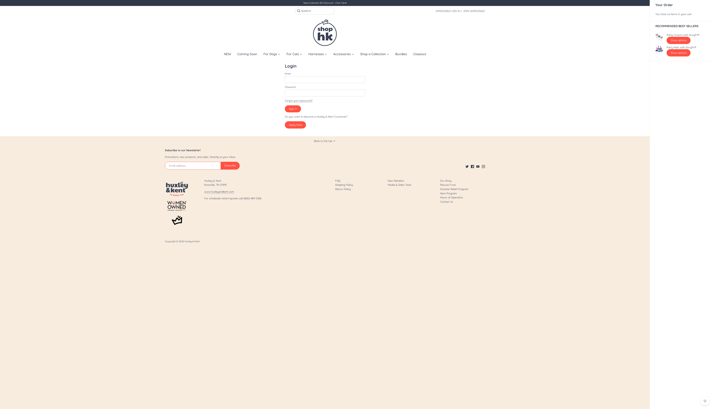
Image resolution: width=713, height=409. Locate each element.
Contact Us (446, 201)
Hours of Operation (451, 197)
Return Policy (343, 189)
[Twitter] (467, 166)
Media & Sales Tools (399, 184)
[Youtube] (477, 166)
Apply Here (295, 124)
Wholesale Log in (448, 11)
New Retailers (396, 180)
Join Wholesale (474, 11)
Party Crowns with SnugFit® (683, 35)
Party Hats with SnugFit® (681, 47)
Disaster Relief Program (454, 189)
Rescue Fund (447, 184)
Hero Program (448, 193)
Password (290, 87)
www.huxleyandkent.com (219, 191)
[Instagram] (483, 166)
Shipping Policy (344, 184)
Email (288, 73)
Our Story (446, 180)
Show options (679, 40)
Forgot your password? (298, 100)
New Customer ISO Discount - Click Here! (325, 2)
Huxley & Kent (192, 241)
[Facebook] (472, 166)
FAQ (337, 180)
